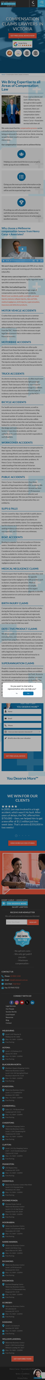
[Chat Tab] (22, 690)
